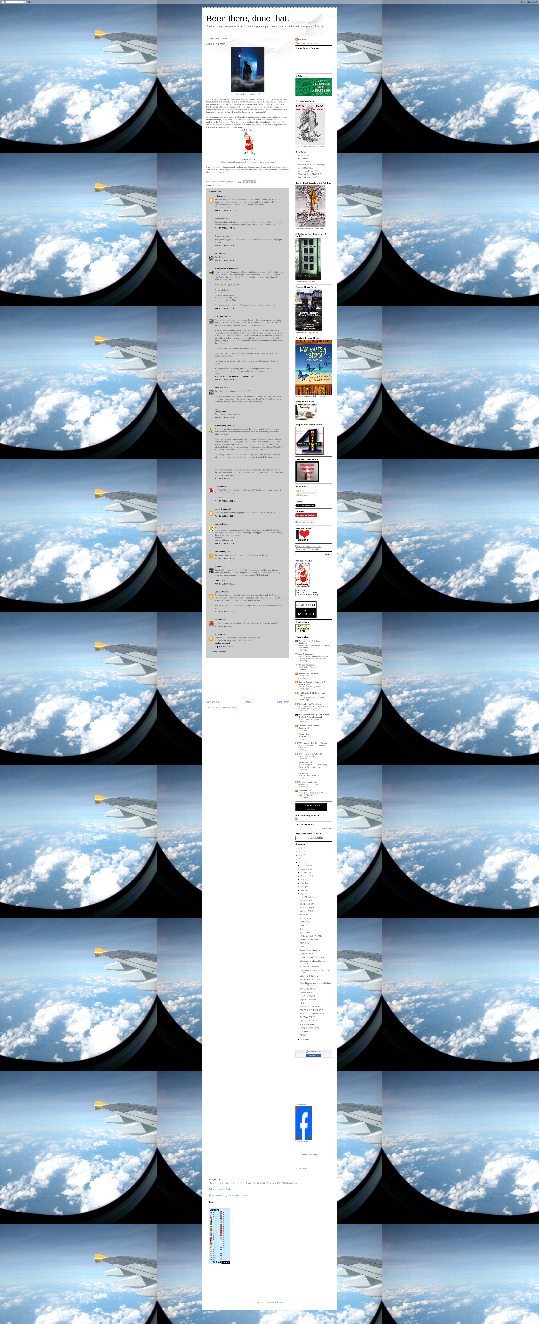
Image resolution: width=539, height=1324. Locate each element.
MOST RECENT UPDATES (308, 776)
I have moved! (303, 728)
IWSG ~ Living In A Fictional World (311, 719)
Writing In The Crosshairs (309, 704)
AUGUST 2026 (304, 676)
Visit (300, 1168)
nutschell (219, 524)
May (303, 890)
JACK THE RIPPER (308, 989)
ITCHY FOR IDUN (307, 996)
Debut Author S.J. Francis (308, 784)
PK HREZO (303, 773)
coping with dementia (306, 177)
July (303, 883)
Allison (218, 567)
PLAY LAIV (304, 943)
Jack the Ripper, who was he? (248, 94)
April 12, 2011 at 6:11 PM (225, 501)
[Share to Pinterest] (255, 181)
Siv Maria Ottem (300, 1105)
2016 (300, 848)
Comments (303, 495)
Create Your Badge (301, 1141)
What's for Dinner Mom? (307, 174)
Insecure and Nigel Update (308, 756)
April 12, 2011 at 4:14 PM (225, 380)
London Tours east (222, 643)
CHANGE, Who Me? (308, 1021)
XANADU (304, 915)
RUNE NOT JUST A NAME (311, 936)
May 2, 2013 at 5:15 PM (224, 646)
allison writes (221, 580)
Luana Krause (221, 509)
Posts (301, 491)
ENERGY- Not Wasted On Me (312, 1014)
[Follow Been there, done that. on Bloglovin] (305, 523)
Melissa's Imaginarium (308, 782)
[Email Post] (239, 182)
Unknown (219, 182)
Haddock (218, 619)
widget (330, 828)
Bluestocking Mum (223, 426)
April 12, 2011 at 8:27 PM (225, 544)
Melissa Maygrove (306, 665)
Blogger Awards (306, 992)
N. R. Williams (221, 317)
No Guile (218, 254)
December (305, 865)
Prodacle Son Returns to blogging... (312, 698)
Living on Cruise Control (309, 1028)
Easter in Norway (307, 954)
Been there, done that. (247, 18)
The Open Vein (304, 791)
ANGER (303, 1035)
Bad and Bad (305, 1031)
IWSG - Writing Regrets (307, 667)
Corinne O (219, 592)
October (304, 872)
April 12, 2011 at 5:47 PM (225, 418)
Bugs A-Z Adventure (308, 999)
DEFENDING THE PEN (308, 674)
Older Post (283, 702)
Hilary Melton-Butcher (224, 269)
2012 (300, 859)
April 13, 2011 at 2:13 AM (225, 584)
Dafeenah (219, 486)
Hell (271, 107)
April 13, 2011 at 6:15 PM (225, 626)
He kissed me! (306, 900)
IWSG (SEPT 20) (304, 737)
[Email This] (244, 181)
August (304, 880)
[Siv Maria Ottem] (303, 1139)
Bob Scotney (220, 552)
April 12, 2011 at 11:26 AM (225, 211)
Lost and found (304, 168)
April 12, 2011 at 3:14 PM (225, 261)
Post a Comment (219, 652)
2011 (300, 862)
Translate (315, 549)
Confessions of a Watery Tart (310, 754)
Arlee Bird (219, 388)
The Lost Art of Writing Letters (309, 687)
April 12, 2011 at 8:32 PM (225, 559)
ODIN (302, 947)
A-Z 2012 (301, 155)
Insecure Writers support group (310, 165)
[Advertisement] (248, 679)
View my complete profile (305, 43)
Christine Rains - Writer (308, 726)
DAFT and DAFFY (307, 1017)
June (303, 887)
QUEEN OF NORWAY (309, 940)
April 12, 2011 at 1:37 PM (225, 228)
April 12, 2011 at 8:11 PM (225, 516)
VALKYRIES (305, 922)
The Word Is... (304, 734)
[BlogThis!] (247, 181)
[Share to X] (249, 181)
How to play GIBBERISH (310, 1006)
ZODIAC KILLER (307, 908)
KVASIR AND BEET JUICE (311, 979)
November (305, 869)
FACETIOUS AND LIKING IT (311, 1010)
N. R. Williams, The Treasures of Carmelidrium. (234, 376)
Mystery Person (306, 932)
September (305, 876)
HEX (302, 1003)
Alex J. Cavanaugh (306, 654)
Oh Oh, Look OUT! (307, 904)
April (303, 894)
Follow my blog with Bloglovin (221, 1189)
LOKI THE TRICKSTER (309, 976)
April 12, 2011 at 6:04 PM (225, 478)
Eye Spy (301, 159)
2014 (300, 852)
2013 (300, 855)
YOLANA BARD (306, 911)
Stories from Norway (306, 171)
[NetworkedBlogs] (313, 1051)
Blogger (280, 1302)
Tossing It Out (220, 412)
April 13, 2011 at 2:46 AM (225, 611)
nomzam (218, 634)
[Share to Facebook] (252, 181)
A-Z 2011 (216, 185)
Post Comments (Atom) (227, 708)
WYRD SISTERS (307, 918)
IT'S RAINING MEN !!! (309, 897)
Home (248, 702)
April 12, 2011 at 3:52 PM (225, 309)
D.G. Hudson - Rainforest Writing (312, 743)
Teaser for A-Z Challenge (310, 950)
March (303, 1039)
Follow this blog (314, 1055)
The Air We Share (307, 1024)
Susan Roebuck (305, 762)
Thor (302, 929)
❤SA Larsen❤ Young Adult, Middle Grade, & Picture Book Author (313, 716)
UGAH (302, 925)
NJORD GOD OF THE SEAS (312, 957)
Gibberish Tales (304, 162)
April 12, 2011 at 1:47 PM (225, 246)
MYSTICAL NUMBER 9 (309, 967)
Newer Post (212, 702)
